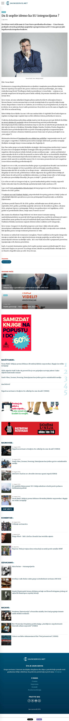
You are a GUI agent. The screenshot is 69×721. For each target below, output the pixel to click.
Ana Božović (5, 384)
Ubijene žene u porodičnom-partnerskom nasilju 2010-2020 (25, 288)
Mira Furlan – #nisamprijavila (23, 566)
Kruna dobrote (6, 262)
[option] (34, 55)
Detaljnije (58, 672)
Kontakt (34, 687)
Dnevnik (3, 12)
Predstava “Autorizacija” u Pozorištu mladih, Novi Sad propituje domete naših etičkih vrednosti (38, 612)
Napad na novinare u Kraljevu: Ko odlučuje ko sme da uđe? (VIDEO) (25, 391)
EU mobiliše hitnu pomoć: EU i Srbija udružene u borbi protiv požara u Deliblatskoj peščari (37, 487)
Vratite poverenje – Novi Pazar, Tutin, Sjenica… (21, 307)
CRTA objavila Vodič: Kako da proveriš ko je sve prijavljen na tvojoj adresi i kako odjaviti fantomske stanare (30, 372)
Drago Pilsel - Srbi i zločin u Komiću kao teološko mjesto (32, 536)
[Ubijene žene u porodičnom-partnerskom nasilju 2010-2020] (34, 281)
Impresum (34, 684)
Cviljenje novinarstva (19, 524)
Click (39, 719)
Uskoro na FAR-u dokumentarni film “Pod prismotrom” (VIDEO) (35, 636)
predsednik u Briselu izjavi (23, 188)
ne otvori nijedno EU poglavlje (12, 122)
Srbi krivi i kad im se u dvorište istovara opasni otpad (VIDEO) (34, 474)
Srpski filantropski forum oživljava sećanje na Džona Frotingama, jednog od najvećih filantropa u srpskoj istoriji (39, 592)
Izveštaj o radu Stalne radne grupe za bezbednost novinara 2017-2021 (36, 579)
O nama (34, 681)
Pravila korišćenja (34, 690)
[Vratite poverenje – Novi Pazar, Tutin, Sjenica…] (34, 301)
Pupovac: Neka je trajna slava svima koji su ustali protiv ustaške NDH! (37, 549)
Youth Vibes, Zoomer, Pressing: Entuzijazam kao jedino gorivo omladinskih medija (31, 377)
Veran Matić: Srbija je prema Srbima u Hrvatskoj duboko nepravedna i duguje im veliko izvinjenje (32, 365)
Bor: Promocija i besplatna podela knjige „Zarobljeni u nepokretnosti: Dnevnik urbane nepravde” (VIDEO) (37, 625)
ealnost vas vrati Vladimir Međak (16, 195)
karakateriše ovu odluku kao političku (32, 138)
